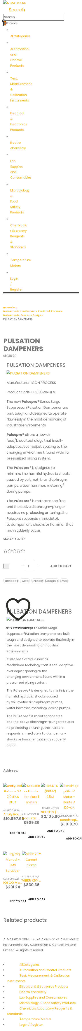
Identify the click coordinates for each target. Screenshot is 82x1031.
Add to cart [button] (18, 833)
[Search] (68, 17)
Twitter (25, 581)
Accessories (29, 876)
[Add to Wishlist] (6, 566)
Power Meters (50, 808)
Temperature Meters (20, 263)
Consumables (11, 878)
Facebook (11, 581)
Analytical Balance (15, 810)
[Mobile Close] (1, 959)
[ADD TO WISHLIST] (18, 591)
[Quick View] (17, 826)
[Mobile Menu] (4, 299)
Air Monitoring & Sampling (38, 814)
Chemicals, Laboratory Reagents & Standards (18, 236)
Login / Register (16, 284)
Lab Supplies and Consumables (20, 169)
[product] (12, 794)
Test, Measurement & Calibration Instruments (21, 89)
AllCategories (29, 964)
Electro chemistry (18, 145)
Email (64, 581)
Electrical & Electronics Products (43, 986)
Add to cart (61, 566)
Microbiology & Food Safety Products (47, 1003)
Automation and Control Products (45, 970)
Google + (51, 581)
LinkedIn (37, 581)
